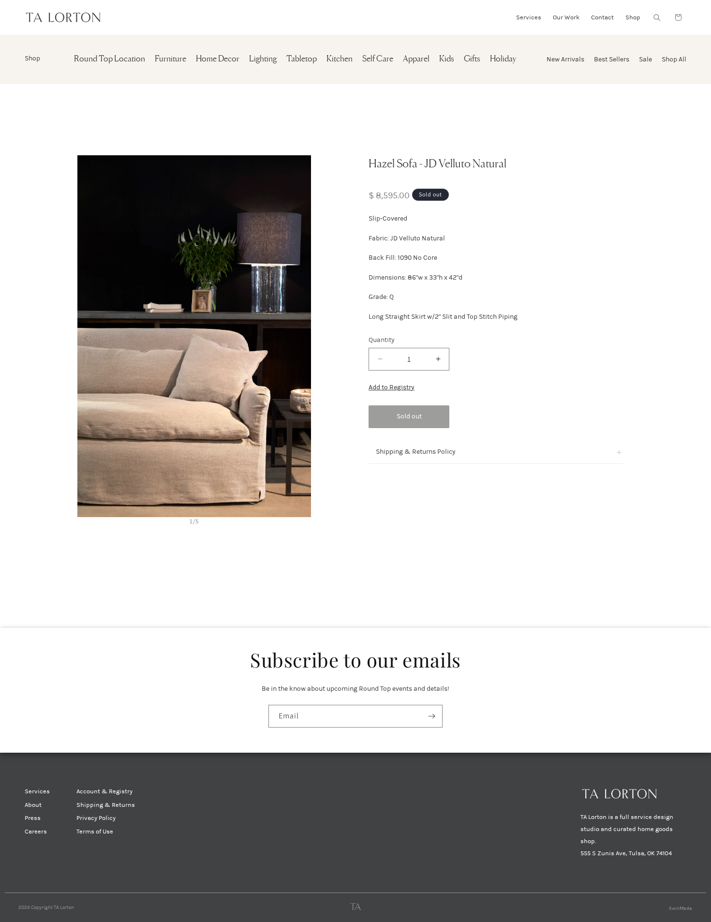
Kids (446, 59)
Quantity (382, 339)
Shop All (674, 59)
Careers (36, 831)
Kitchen (339, 59)
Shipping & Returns (105, 805)
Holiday (503, 59)
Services (37, 791)
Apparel (416, 59)
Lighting (263, 59)
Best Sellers (611, 59)
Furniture (170, 59)
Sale (645, 59)
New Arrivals (565, 59)
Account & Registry (104, 791)
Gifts (472, 59)
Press (33, 818)
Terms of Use (94, 831)
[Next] (302, 336)
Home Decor (217, 59)
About (33, 805)
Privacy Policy (96, 818)
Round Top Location (109, 59)
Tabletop (301, 59)
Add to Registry (392, 387)
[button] (656, 17)
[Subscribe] (431, 716)
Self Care (377, 59)
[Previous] (86, 336)
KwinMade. (681, 908)
